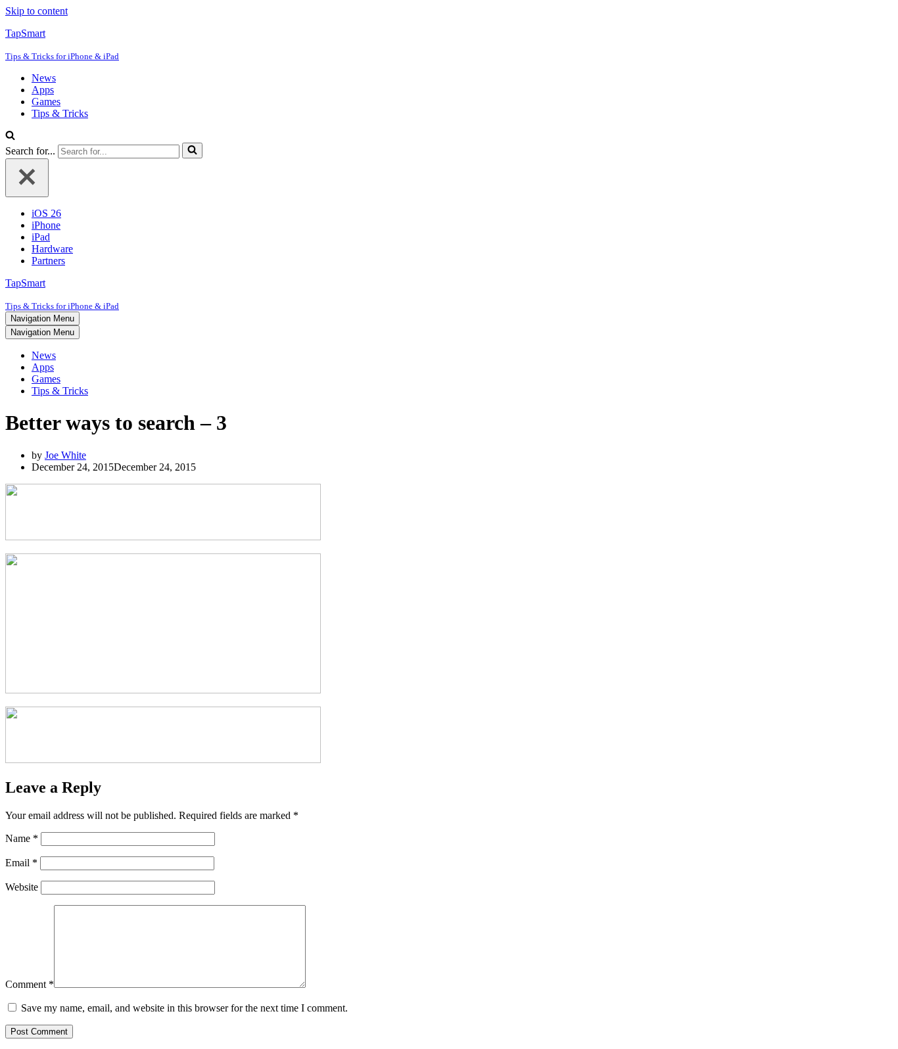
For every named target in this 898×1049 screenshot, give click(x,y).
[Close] (27, 177)
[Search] (10, 136)
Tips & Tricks (60, 113)
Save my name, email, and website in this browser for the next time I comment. (184, 1008)
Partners (48, 260)
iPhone (46, 225)
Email (21, 862)
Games (46, 101)
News (44, 77)
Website (21, 887)
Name (21, 838)
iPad (41, 237)
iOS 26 (46, 213)
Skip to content (36, 10)
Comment (29, 984)
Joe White (65, 455)
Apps (43, 89)
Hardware (52, 248)
